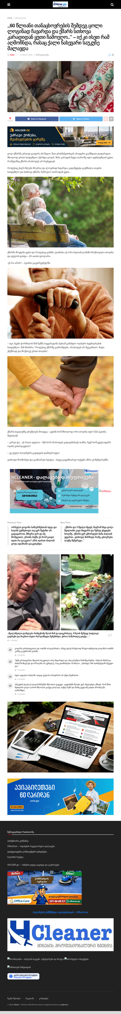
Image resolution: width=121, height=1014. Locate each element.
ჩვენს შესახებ (13, 998)
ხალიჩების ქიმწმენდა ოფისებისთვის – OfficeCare (60, 912)
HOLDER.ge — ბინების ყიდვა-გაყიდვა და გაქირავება (33, 864)
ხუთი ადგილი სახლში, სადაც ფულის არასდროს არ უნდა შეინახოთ (46, 675)
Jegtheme (64, 1004)
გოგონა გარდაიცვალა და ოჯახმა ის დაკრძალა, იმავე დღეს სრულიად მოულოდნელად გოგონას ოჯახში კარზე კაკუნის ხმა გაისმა (64, 650)
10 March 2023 (26, 54)
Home (9, 18)
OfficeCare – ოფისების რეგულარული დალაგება (31, 846)
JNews (16, 1004)
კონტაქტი (43, 998)
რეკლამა (29, 998)
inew (12, 54)
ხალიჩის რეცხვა (15, 856)
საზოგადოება (20, 18)
